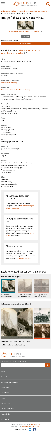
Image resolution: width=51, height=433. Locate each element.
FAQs (3, 398)
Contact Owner (26, 43)
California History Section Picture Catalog (33, 11)
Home (3, 371)
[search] (48, 4)
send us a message (24, 258)
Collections (5, 387)
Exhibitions (5, 393)
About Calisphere (7, 377)
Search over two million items (13, 362)
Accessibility (5, 414)
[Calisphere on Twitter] (30, 429)
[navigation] (3, 4)
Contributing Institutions (9, 382)
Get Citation (25, 36)
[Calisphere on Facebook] (34, 429)
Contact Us (5, 419)
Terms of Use (6, 403)
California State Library (9, 11)
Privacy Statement (7, 409)
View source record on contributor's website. (20, 52)
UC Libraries (35, 424)
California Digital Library (30, 426)
